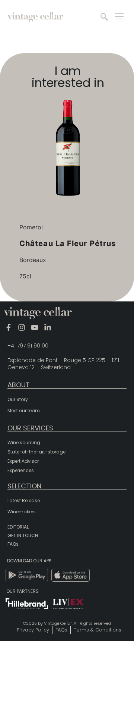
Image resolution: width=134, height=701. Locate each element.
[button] (104, 17)
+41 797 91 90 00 (27, 345)
